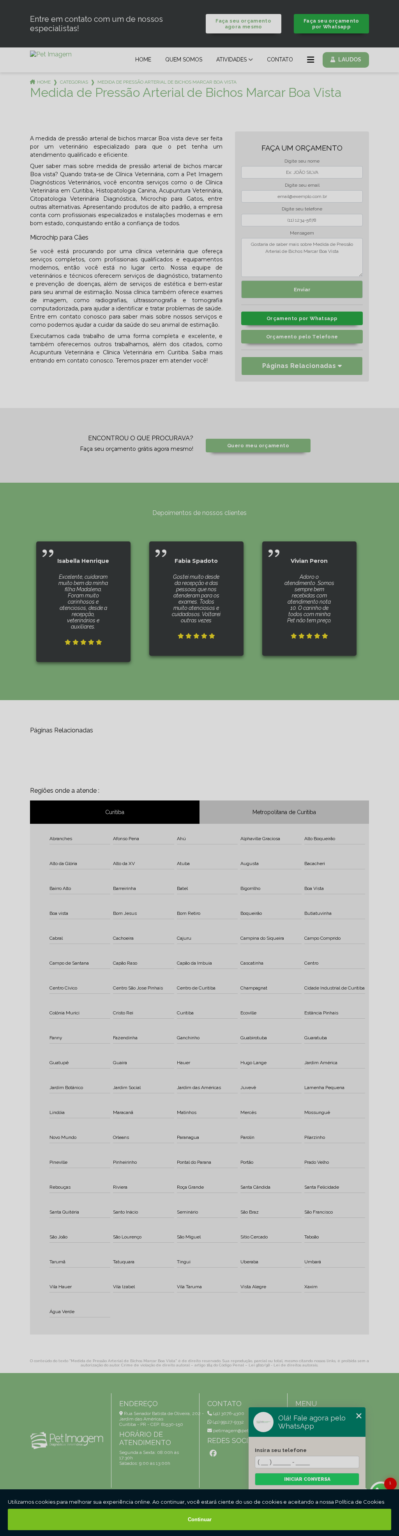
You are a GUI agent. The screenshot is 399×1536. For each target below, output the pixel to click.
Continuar (200, 1519)
